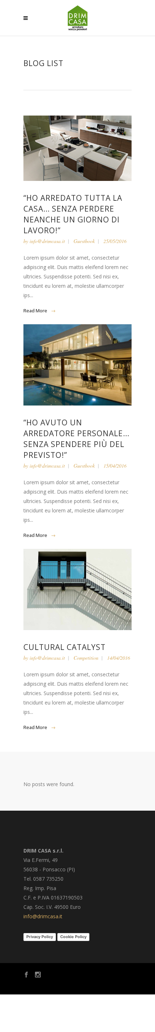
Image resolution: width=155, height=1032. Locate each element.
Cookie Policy (73, 936)
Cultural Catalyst (64, 647)
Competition (86, 657)
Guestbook (84, 241)
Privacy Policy (39, 936)
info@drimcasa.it (47, 241)
